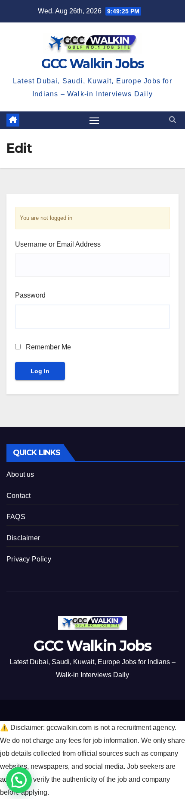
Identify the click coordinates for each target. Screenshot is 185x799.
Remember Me (47, 347)
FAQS (15, 516)
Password (30, 295)
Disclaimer (23, 538)
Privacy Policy (28, 559)
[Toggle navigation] (94, 120)
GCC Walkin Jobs (92, 64)
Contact (18, 495)
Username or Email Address (58, 244)
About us (20, 474)
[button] (172, 120)
